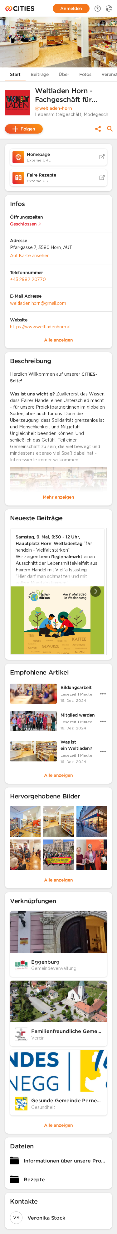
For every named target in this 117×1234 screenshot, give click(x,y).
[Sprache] (109, 8)
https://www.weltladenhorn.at (40, 326)
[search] (110, 129)
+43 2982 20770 (28, 279)
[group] (58, 591)
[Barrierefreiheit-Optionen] (98, 8)
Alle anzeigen (58, 775)
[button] (17, 102)
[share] (98, 129)
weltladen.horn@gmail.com (38, 303)
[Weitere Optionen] (103, 693)
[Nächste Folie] (95, 591)
